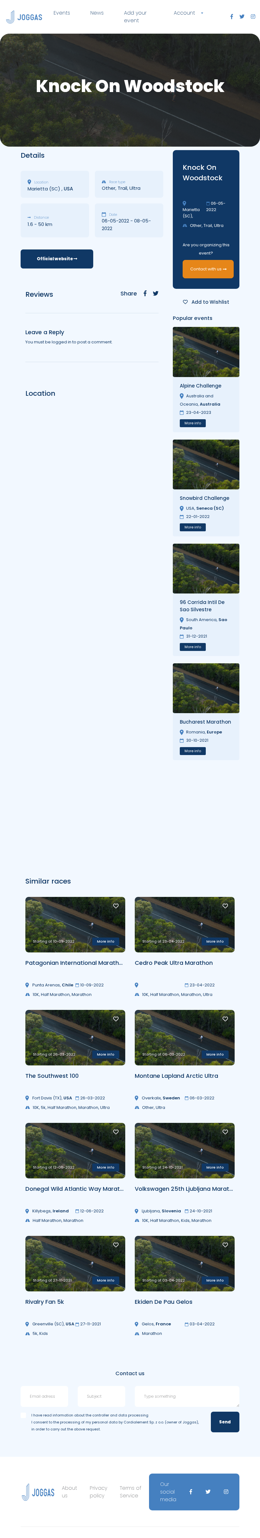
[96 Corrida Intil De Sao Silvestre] (206, 568)
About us (69, 1491)
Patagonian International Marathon (75, 963)
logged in (61, 342)
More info (193, 423)
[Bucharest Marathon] (206, 688)
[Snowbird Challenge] (206, 464)
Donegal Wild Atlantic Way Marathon (78, 1189)
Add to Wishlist (209, 302)
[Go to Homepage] (24, 17)
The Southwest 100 (52, 1076)
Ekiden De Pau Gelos (163, 1302)
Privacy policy (98, 1491)
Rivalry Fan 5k (44, 1302)
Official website (55, 259)
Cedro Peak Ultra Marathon (174, 963)
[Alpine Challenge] (206, 352)
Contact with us (206, 269)
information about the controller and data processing (100, 1415)
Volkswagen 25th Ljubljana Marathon (187, 1189)
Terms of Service (130, 1491)
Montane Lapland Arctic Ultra (176, 1076)
